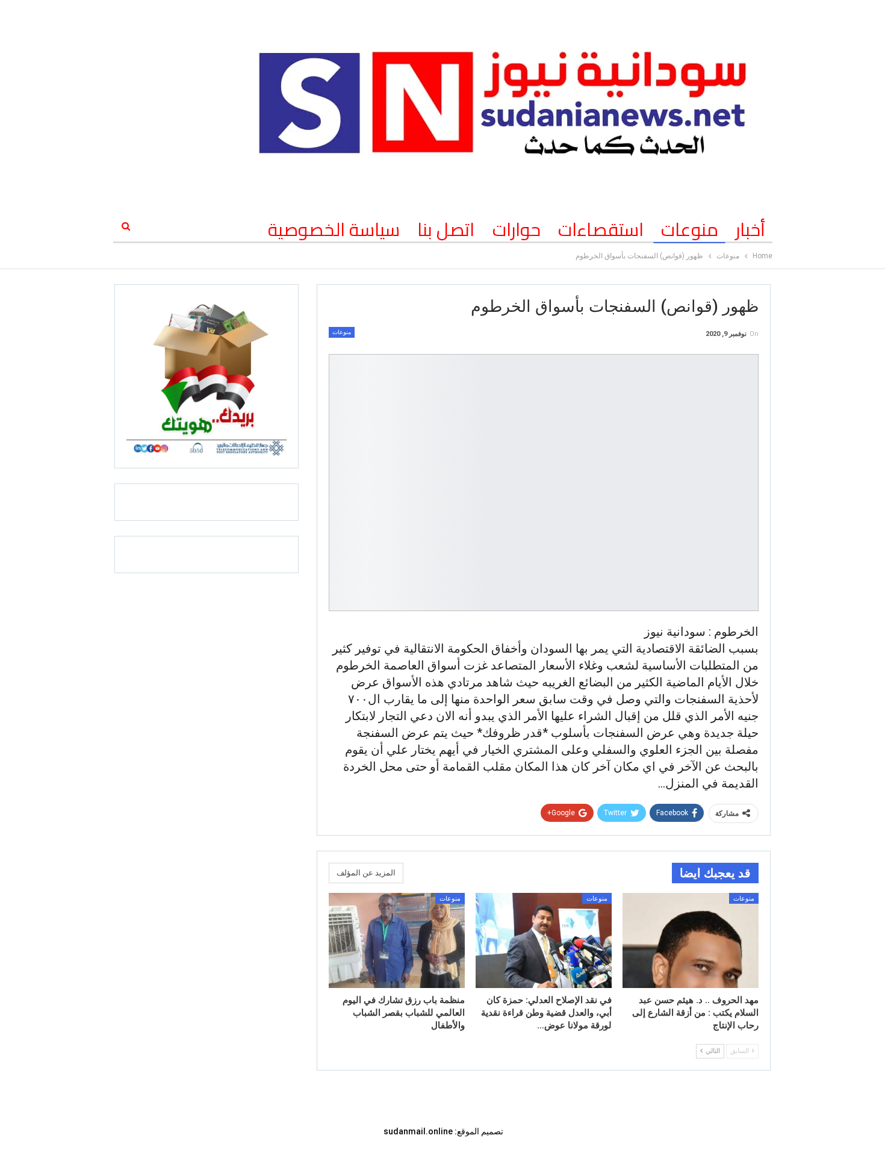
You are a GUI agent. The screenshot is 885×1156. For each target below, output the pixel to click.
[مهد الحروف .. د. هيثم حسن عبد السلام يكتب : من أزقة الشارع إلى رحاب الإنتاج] (691, 940)
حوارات (516, 229)
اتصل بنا (445, 229)
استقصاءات (601, 229)
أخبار (750, 229)
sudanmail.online (418, 1131)
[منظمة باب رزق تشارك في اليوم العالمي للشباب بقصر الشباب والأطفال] (397, 940)
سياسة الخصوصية (334, 229)
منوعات (689, 229)
